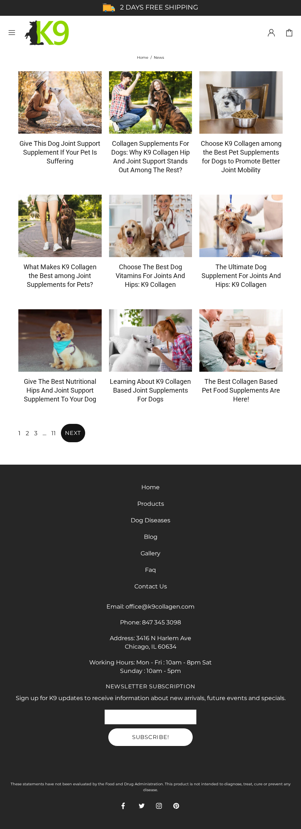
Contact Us (150, 586)
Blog (150, 536)
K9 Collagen (47, 32)
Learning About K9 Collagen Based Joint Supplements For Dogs (150, 390)
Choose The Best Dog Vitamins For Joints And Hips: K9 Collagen (150, 275)
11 (53, 433)
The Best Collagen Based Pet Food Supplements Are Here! (241, 390)
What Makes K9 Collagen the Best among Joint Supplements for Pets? (60, 275)
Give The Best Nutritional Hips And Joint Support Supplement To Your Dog (60, 390)
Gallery (150, 553)
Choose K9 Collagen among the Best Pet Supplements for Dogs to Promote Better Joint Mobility (241, 157)
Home (142, 57)
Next (73, 432)
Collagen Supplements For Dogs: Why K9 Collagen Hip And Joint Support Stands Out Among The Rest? (150, 157)
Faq (150, 569)
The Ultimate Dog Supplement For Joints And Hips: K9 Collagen (241, 275)
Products (150, 503)
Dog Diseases (150, 520)
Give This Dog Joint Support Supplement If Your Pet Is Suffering (59, 152)
